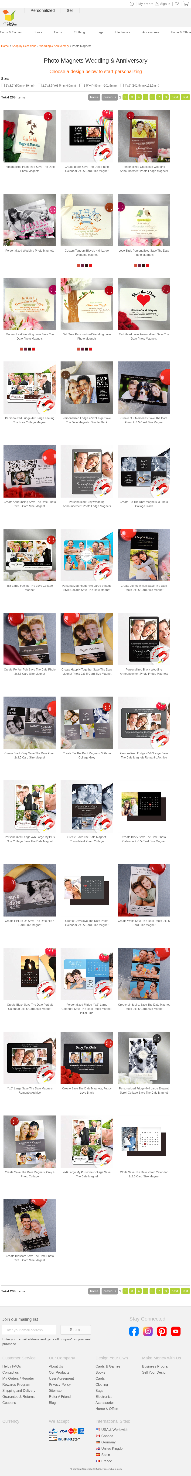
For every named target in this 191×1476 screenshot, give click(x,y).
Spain (105, 1455)
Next (175, 97)
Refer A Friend (60, 1396)
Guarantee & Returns (18, 1396)
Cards (100, 1378)
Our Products (59, 1372)
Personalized (43, 10)
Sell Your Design (154, 1372)
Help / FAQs (11, 1366)
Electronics (104, 1396)
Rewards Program (16, 1384)
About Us (56, 1366)
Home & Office (107, 1409)
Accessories (105, 1403)
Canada (107, 1436)
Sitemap (55, 1390)
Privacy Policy (60, 1384)
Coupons (9, 1403)
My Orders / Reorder (18, 1378)
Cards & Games (108, 1366)
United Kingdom (113, 1448)
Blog (52, 1403)
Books (100, 1372)
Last (185, 97)
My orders (145, 4)
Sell (70, 10)
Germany (108, 1442)
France (106, 1461)
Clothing (102, 1384)
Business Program (156, 1366)
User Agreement (61, 1378)
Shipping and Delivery (18, 1390)
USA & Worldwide (114, 1430)
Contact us (10, 1372)
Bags (99, 1390)
